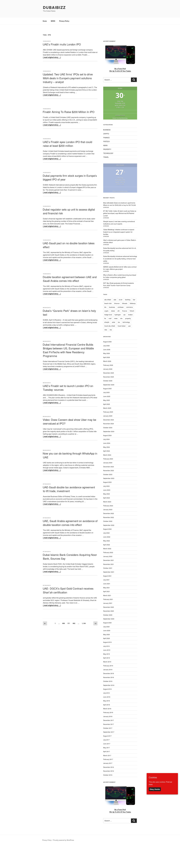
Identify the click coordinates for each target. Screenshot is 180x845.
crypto (106, 311)
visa (105, 330)
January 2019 (107, 669)
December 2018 (108, 673)
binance (116, 303)
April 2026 (106, 357)
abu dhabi (107, 300)
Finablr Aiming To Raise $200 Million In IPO (68, 112)
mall (110, 318)
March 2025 (107, 408)
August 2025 (107, 388)
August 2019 (107, 642)
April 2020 (106, 638)
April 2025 (106, 404)
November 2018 (108, 677)
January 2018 (107, 716)
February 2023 (108, 506)
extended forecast (120, 115)
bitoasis (124, 303)
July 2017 (106, 740)
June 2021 (106, 584)
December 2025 (108, 373)
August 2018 (107, 689)
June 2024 (106, 443)
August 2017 (107, 736)
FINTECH (106, 141)
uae (129, 326)
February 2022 (108, 552)
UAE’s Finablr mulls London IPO (62, 44)
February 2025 (108, 412)
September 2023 (108, 478)
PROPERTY (107, 149)
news (116, 318)
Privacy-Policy (64, 21)
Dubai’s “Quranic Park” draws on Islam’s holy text (69, 312)
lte (105, 318)
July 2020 (106, 627)
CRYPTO (106, 134)
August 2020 (107, 623)
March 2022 (107, 549)
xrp (111, 330)
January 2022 (107, 556)
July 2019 (106, 646)
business (112, 307)
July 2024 (106, 439)
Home (45, 21)
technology (126, 322)
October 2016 (107, 775)
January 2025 (107, 416)
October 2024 (107, 428)
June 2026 (106, 349)
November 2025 (108, 377)
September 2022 (108, 525)
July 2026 (106, 346)
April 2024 (106, 451)
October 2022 (107, 521)
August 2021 (107, 576)
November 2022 (108, 517)
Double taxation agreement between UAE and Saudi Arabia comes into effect (70, 279)
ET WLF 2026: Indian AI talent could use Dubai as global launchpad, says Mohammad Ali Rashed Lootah (119, 213)
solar (113, 322)
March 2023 (107, 502)
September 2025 (108, 385)
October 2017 (107, 728)
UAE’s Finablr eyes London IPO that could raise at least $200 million (67, 143)
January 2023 (107, 509)
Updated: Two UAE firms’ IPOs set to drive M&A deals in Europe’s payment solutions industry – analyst (68, 78)
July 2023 (106, 486)
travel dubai (121, 326)
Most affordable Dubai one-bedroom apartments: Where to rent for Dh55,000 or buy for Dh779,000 (119, 204)
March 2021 (107, 595)
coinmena (129, 307)
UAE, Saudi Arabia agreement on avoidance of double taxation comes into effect (70, 523)
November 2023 (108, 470)
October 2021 (107, 568)
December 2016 (108, 767)
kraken (130, 315)
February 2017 (108, 759)
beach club (108, 303)
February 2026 (108, 365)
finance (124, 311)
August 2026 (107, 342)
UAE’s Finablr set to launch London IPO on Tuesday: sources (68, 387)
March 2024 (107, 455)
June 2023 (106, 490)
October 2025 (107, 381)
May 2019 (106, 654)
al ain (120, 300)
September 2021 (108, 572)
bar (134, 300)
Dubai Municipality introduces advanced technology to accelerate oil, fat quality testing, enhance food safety (120, 258)
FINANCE (106, 138)
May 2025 (106, 400)
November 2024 (108, 424)
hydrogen (118, 315)
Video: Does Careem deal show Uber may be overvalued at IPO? (69, 421)
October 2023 (107, 474)
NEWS (53, 21)
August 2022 (107, 529)
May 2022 (106, 541)
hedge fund (108, 315)
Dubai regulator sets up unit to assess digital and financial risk (69, 211)
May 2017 (106, 748)
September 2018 (108, 685)
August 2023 (107, 482)
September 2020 (108, 619)
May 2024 (106, 447)
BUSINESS (106, 130)
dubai (113, 311)
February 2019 (108, 666)
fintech (132, 311)
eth (119, 311)
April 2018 (106, 705)
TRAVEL (106, 157)
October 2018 (107, 681)
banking (127, 300)
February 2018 (108, 712)
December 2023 (108, 467)
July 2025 (106, 392)
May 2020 (106, 634)
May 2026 (106, 353)
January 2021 (107, 603)
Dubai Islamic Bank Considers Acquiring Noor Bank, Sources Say (70, 556)
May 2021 (106, 588)
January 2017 (107, 763)
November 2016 (108, 771)
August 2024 (107, 435)
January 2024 (107, 463)
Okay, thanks (155, 789)
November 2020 (108, 611)
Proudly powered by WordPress (63, 840)
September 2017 (108, 732)
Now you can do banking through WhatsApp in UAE (70, 455)
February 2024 (108, 459)
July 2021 (106, 580)
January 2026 (107, 369)
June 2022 (106, 537)
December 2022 (108, 513)
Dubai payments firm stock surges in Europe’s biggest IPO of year (70, 177)
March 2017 (107, 755)
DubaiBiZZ (54, 7)
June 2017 (106, 744)
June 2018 (106, 697)
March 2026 (107, 361)
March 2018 (107, 709)
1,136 (84, 623)
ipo (125, 315)
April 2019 (106, 658)
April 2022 (106, 545)
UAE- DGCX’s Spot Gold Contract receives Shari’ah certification (68, 590)
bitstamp (133, 303)
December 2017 (108, 720)
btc (105, 307)
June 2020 (106, 630)
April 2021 (106, 591)
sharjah (106, 322)
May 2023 (106, 494)
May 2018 (106, 701)
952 (74, 623)
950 (64, 623)
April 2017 (106, 751)
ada (115, 300)
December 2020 (108, 607)
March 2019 (107, 662)
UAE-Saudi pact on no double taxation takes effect (68, 245)
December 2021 (108, 560)
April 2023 (106, 498)
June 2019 (106, 650)
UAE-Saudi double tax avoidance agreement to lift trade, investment (69, 489)
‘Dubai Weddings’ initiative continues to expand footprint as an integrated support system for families (118, 231)
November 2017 (108, 724)
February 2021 (108, 599)
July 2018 (106, 693)
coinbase (121, 307)
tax (119, 322)
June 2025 (106, 396)
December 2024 (108, 420)
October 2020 (107, 615)
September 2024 (108, 431)
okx (121, 318)
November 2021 (108, 564)
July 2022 (106, 533)
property (128, 318)
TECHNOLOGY (108, 153)
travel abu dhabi (109, 326)
